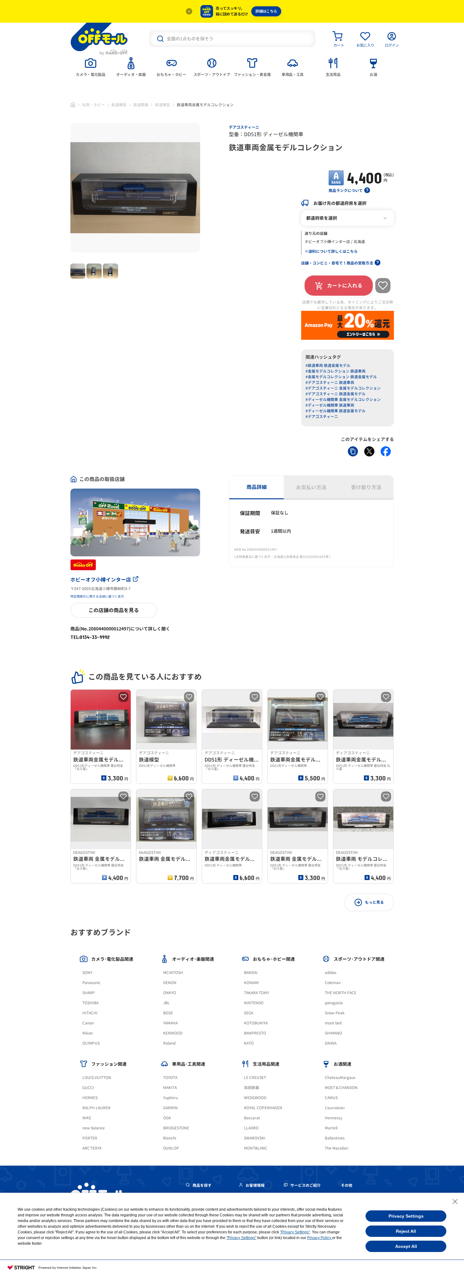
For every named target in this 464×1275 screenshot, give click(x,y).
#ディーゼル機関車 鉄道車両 (330, 405)
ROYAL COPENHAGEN (263, 1107)
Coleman (333, 982)
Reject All (406, 1231)
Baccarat (252, 1118)
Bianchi (169, 1138)
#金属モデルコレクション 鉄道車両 (336, 371)
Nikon (87, 1033)
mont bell (333, 1023)
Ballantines (335, 1138)
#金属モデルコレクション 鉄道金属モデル (341, 377)
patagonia (334, 1003)
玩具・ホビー (93, 104)
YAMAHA (170, 1023)
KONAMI (251, 982)
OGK (167, 1118)
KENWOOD (172, 1033)
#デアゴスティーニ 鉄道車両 (330, 382)
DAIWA (330, 1043)
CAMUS (331, 1097)
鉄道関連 (140, 104)
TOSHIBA (90, 1003)
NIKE (86, 1118)
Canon (88, 1023)
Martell (331, 1128)
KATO (249, 1043)
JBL (166, 1003)
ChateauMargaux (340, 1077)
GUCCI (88, 1087)
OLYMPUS (91, 1043)
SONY (87, 972)
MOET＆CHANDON (341, 1087)
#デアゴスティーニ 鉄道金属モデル (336, 394)
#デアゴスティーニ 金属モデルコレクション (343, 388)
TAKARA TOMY (256, 992)
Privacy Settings (406, 1216)
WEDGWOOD (255, 1097)
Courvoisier (335, 1107)
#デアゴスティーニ (322, 416)
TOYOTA (170, 1077)
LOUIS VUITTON (96, 1077)
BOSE (168, 1013)
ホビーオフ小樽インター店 (100, 579)
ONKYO (169, 992)
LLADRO (251, 1128)
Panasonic (91, 982)
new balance (93, 1128)
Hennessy (333, 1118)
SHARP (88, 992)
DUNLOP (171, 1148)
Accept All (406, 1246)
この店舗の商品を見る (113, 610)
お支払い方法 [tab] (311, 487)
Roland (169, 1043)
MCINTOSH (173, 972)
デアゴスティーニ (244, 127)
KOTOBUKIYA (256, 1023)
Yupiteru (170, 1097)
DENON (169, 982)
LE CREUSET (255, 1077)
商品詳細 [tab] (257, 487)
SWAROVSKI (254, 1138)
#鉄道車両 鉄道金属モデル (328, 365)
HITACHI (90, 1013)
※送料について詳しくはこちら (331, 251)
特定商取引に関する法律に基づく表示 (97, 596)
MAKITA (170, 1087)
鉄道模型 (119, 104)
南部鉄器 (251, 1087)
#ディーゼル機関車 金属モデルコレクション (343, 399)
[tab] (90, 66)
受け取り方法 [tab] (366, 487)
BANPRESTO (255, 1033)
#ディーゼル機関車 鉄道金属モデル (336, 411)
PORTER (89, 1138)
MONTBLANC (255, 1148)
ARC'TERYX (92, 1148)
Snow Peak (335, 1013)
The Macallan (336, 1148)
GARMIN (170, 1107)
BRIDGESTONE (176, 1128)
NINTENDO (254, 1003)
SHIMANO (333, 1033)
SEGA (248, 1013)
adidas (330, 972)
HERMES (90, 1097)
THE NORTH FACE (340, 992)
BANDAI (251, 972)
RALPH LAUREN (96, 1107)
